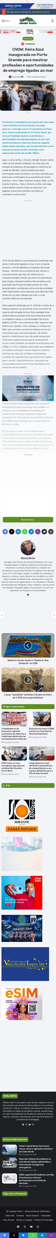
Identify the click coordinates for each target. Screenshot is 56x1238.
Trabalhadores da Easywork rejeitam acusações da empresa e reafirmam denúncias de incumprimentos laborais (14, 734)
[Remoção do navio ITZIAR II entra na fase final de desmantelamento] (42, 719)
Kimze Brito (16, 77)
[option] (28, 615)
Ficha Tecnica (8, 1220)
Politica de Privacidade (43, 1220)
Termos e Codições (24, 1220)
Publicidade (46, 1215)
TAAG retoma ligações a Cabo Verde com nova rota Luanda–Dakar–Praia (28, 617)
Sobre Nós (9, 1215)
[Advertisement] (28, 230)
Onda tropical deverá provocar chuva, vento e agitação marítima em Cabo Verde (36, 1149)
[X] (26, 1124)
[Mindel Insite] (28, 21)
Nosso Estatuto (32, 1215)
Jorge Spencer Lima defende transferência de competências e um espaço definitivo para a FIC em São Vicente (41, 768)
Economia (28, 39)
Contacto (20, 1215)
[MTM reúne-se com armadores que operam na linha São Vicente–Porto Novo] (14, 753)
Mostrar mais (27, 520)
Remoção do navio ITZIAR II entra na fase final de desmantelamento (41, 731)
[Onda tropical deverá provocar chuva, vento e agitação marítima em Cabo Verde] (9, 1150)
